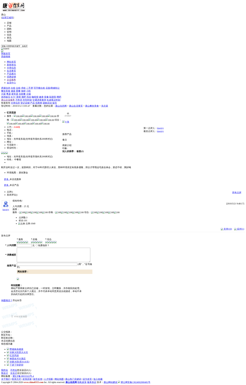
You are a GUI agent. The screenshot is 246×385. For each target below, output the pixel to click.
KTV (13, 97)
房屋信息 (5, 88)
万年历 (18, 100)
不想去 (13, 370)
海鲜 (23, 91)
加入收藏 (97, 379)
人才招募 (48, 379)
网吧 (59, 97)
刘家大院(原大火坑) (19, 362)
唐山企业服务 (8, 100)
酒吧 (23, 97)
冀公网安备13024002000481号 (135, 382)
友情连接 (27, 379)
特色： (10, 159)
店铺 (9, 23)
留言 (54, 103)
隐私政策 (82, 382)
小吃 (28, 91)
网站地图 (59, 379)
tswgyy (160, 128)
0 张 (67, 122)
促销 (9, 32)
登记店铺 (25, 103)
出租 (13, 88)
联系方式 (16, 379)
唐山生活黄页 (76, 106)
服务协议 (91, 382)
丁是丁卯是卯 (16, 365)
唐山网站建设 (110, 382)
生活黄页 (11, 71)
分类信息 (11, 68)
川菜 (3, 94)
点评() (10, 192)
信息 (9, 35)
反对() (240, 229)
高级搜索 (5, 56)
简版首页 (5, 53)
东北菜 (104, 106)
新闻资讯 (11, 65)
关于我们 (5, 379)
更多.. (7, 179)
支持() (227, 229)
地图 (9, 41)
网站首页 (11, 62)
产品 (9, 26)
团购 (9, 29)
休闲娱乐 (5, 97)
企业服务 (11, 80)
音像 (46, 97)
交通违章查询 (39, 100)
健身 (41, 97)
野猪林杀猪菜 (16, 349)
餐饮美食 (5, 91)
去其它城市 (7, 17)
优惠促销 (11, 77)
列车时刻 (27, 100)
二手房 (29, 88)
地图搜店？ (7, 300)
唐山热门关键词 (73, 379)
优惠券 (38, 103)
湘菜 (13, 91)
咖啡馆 (35, 97)
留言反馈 (37, 379)
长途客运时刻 (53, 100)
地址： (10, 156)
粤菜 (8, 94)
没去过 (13, 373)
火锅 (28, 94)
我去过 (4, 373)
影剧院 (52, 97)
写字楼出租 (39, 88)
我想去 (4, 370)
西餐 (18, 91)
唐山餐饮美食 (92, 106)
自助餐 (22, 94)
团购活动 (47, 103)
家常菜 (14, 94)
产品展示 (11, 74)
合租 (18, 88)
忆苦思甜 (14, 355)
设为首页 (87, 379)
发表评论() (12, 195)
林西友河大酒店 (18, 358)
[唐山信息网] (13, 12)
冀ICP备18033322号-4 (23, 376)
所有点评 (236, 192)
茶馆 (18, 97)
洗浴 (28, 97)
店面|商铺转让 (53, 88)
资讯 (9, 38)
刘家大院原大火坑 (19, 352)
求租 (23, 88)
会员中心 (11, 82)
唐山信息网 (61, 106)
